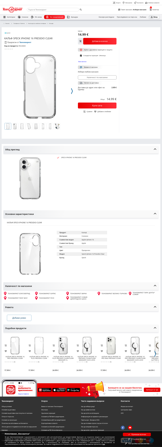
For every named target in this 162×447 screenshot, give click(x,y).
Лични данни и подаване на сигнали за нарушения (19, 427)
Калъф (84, 232)
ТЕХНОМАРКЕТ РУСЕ (46, 298)
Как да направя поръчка (89, 427)
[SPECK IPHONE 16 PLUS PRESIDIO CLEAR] (39, 344)
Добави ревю (19, 317)
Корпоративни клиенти (49, 423)
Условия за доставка (8, 410)
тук (103, 444)
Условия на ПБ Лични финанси (51, 430)
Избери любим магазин (88, 72)
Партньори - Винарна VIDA (90, 420)
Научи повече (23, 394)
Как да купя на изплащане (90, 413)
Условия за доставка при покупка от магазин (17, 413)
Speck (84, 258)
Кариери (5, 430)
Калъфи (51, 23)
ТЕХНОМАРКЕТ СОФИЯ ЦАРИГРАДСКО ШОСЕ (78, 298)
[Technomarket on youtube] (130, 428)
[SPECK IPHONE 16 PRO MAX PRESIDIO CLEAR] (111, 344)
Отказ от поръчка (8, 416)
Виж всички (82, 62)
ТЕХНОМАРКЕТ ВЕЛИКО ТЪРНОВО (114, 293)
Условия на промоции (9, 420)
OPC (122, 413)
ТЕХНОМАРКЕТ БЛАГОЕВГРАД (19, 293)
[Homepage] (12, 9)
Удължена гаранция (48, 413)
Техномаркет (25, 42)
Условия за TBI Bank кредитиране (52, 416)
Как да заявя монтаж (88, 410)
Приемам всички (138, 434)
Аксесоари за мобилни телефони (37, 23)
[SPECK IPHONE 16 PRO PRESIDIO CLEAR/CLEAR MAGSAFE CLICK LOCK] (135, 344)
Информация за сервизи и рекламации (94, 416)
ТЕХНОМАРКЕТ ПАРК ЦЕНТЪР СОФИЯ (144, 293)
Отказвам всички (138, 439)
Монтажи (44, 410)
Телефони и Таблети (19, 23)
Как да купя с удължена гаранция (92, 430)
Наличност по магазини (97, 77)
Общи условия (7, 406)
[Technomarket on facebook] (123, 428)
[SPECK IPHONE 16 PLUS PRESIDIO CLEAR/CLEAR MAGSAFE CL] (63, 344)
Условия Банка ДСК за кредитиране (53, 420)
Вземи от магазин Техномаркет (52, 406)
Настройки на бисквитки (138, 443)
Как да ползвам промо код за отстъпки (94, 423)
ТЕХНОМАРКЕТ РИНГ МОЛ (17, 298)
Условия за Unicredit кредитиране (52, 427)
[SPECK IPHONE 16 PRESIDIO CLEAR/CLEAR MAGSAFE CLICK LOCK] (87, 344)
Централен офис (126, 410)
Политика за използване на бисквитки (15, 423)
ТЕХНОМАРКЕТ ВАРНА (78, 293)
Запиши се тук (152, 390)
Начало (7, 23)
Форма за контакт (127, 406)
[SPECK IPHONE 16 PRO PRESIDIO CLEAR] (15, 344)
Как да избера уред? (88, 406)
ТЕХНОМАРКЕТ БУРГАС (47, 293)
